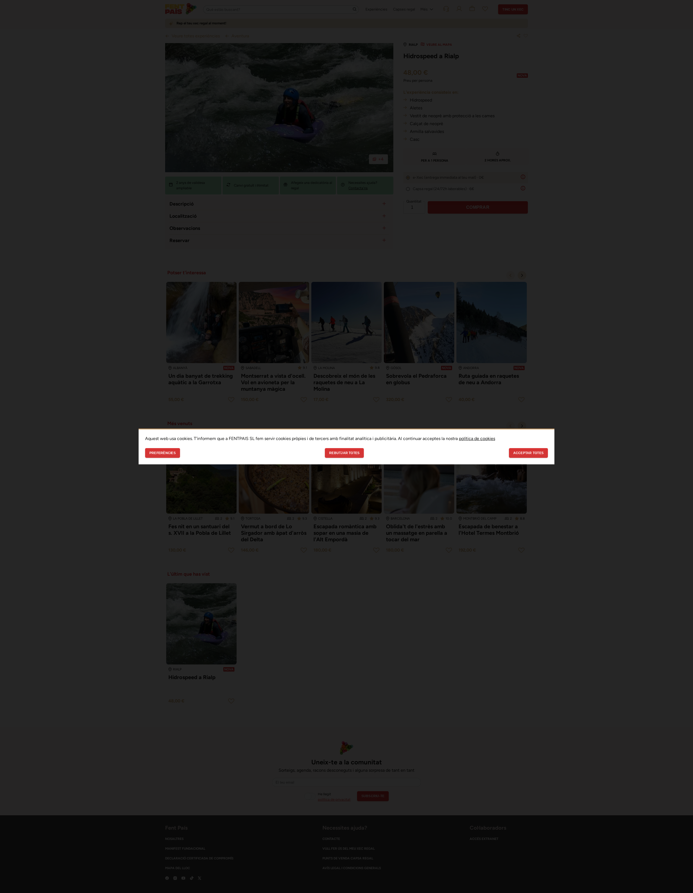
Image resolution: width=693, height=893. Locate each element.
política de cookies (477, 438)
